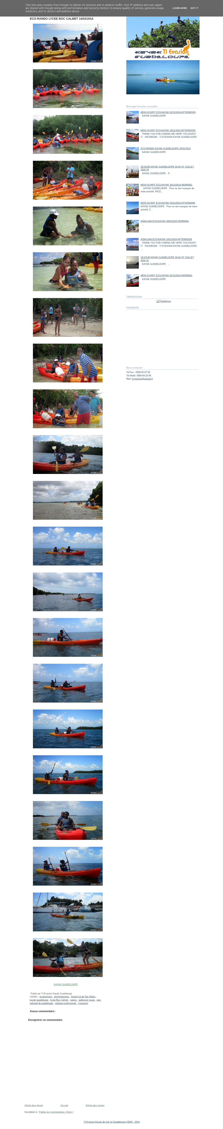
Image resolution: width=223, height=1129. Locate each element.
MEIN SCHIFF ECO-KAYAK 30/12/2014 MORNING (166, 185)
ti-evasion (83, 1003)
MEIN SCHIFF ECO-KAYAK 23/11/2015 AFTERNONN (168, 203)
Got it (194, 8)
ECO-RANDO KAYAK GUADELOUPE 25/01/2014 (166, 148)
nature (73, 1000)
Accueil (64, 1105)
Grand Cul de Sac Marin (83, 997)
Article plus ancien (95, 1105)
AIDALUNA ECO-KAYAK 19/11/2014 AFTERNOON (166, 239)
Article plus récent (34, 1105)
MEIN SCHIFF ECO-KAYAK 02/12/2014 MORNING (166, 275)
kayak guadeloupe (39, 1000)
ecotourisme (46, 997)
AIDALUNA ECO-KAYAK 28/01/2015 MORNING (165, 221)
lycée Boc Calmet (59, 1000)
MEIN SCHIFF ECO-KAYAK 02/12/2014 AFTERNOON (168, 112)
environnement (62, 997)
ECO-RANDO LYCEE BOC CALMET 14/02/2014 (61, 18)
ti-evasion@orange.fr (142, 379)
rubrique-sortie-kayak (66, 1003)
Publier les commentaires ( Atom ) (56, 1112)
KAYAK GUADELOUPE (66, 984)
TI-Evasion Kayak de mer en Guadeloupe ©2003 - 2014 (112, 1122)
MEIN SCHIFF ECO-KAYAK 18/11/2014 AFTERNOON (168, 130)
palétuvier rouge (87, 1000)
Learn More (179, 8)
